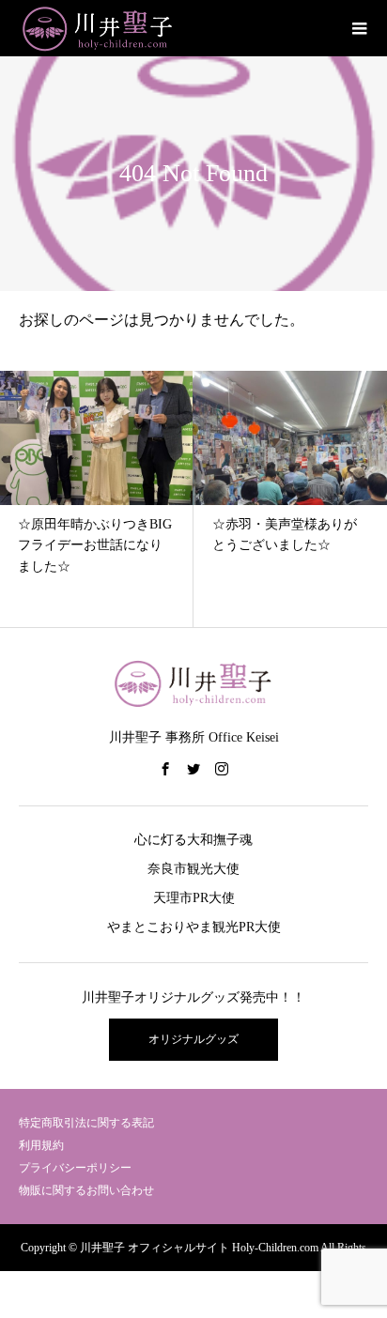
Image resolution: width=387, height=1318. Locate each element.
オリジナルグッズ (193, 1039)
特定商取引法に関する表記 (86, 1122)
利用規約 (41, 1145)
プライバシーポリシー (75, 1167)
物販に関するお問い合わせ (86, 1190)
